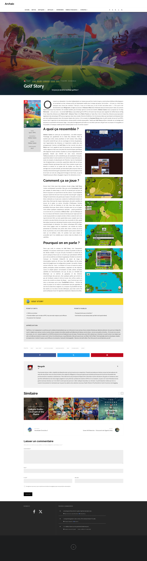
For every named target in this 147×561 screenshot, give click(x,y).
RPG (68, 348)
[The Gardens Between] (111, 409)
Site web (77, 477)
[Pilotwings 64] (86, 409)
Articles (50, 9)
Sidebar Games (75, 348)
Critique (34, 81)
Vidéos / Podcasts (71, 9)
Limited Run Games (49, 348)
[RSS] (115, 10)
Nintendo (53, 81)
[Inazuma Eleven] (61, 409)
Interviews (60, 9)
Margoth (28, 81)
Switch (57, 81)
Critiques (41, 9)
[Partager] (40, 355)
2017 (32, 348)
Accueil (27, 9)
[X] (112, 10)
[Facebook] (109, 10)
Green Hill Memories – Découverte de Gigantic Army (98, 429)
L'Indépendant (46, 81)
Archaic (9, 4)
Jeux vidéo (39, 81)
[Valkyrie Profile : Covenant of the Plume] (36, 409)
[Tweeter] (73, 355)
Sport (83, 348)
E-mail (25, 477)
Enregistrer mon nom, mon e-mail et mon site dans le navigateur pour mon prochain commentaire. (48, 486)
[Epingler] (107, 355)
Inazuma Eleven (95, 118)
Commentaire (27, 448)
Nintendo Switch (60, 348)
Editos (34, 9)
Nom (25, 467)
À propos (83, 9)
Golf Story (38, 348)
